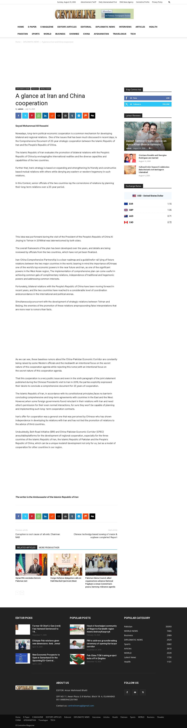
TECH (133, 33)
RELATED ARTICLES (26, 547)
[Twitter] (25, 116)
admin (20, 109)
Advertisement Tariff (88, 2)
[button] (169, 2)
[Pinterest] (32, 116)
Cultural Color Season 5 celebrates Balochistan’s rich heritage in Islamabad (154, 169)
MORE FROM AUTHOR (49, 547)
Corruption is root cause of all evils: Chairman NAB (37, 536)
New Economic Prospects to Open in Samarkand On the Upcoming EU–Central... (46, 658)
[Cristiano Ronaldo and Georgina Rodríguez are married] (130, 158)
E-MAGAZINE (46, 26)
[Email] (59, 116)
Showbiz (74, 33)
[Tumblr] (72, 116)
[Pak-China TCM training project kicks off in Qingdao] (77, 659)
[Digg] (92, 116)
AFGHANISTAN (101, 33)
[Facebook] (18, 116)
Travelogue (119, 33)
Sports (36, 33)
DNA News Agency (126, 2)
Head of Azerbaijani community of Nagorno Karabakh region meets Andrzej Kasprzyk (102, 629)
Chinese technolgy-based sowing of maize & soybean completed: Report (95, 536)
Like (167, 98)
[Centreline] (93, 14)
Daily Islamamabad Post (108, 2)
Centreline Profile (142, 2)
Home (21, 26)
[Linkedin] (45, 116)
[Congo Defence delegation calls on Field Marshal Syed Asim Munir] (66, 565)
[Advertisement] (93, 65)
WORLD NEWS (45, 89)
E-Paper (32, 26)
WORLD (47, 33)
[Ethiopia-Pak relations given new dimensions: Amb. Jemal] (22, 644)
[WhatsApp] (38, 116)
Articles (140, 26)
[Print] (65, 116)
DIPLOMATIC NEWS (105, 26)
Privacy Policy (157, 2)
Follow (166, 104)
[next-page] (22, 593)
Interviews (125, 26)
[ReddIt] (52, 116)
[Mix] (86, 116)
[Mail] (135, 692)
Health (153, 26)
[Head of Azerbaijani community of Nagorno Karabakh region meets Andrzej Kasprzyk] (77, 629)
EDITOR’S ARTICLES (67, 26)
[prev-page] (17, 593)
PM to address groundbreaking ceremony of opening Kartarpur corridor (102, 643)
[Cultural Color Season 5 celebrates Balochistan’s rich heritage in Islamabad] (130, 169)
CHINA (86, 33)
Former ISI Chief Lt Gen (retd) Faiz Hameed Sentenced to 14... (46, 629)
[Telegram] (79, 116)
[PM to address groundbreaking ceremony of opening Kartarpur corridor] (77, 644)
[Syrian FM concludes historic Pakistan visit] (31, 565)
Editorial (86, 26)
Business (60, 33)
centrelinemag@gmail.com (81, 705)
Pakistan (23, 33)
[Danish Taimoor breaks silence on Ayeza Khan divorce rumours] (148, 136)
